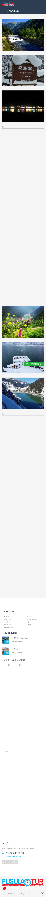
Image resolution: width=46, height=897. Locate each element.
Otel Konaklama (32, 619)
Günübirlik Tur (8, 616)
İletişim (29, 624)
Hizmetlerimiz (8, 627)
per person (17, 642)
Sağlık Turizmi (31, 622)
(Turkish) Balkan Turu (19, 638)
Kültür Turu (7, 619)
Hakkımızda (7, 624)
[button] (34, 364)
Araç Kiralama (8, 622)
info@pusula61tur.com (13, 856)
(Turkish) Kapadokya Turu (21, 649)
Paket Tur (30, 616)
